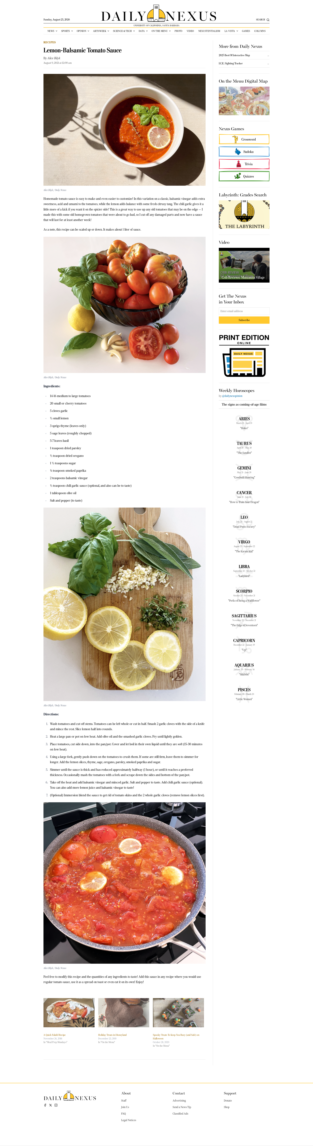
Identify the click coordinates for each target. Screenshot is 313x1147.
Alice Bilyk (53, 58)
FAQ (123, 1113)
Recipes (49, 42)
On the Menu (160, 31)
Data (142, 31)
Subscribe (244, 320)
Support (230, 1093)
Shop (226, 1107)
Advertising (179, 1100)
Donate (228, 1100)
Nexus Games (231, 128)
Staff (123, 1100)
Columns (259, 31)
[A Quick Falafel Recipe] (69, 1012)
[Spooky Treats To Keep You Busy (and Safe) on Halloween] (178, 1012)
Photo (178, 31)
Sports (65, 31)
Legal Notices (128, 1120)
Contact (179, 1093)
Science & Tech (122, 31)
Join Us (125, 1107)
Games (246, 31)
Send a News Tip (182, 1107)
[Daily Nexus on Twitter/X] (50, 1105)
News (50, 31)
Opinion (81, 31)
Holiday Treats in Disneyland (112, 1034)
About (126, 1093)
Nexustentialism (209, 31)
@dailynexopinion (232, 396)
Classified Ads (180, 1113)
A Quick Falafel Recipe (54, 1034)
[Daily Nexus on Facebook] (45, 1105)
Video (190, 31)
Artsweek (99, 31)
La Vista (230, 31)
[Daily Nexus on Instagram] (56, 1105)
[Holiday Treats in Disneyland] (123, 1012)
